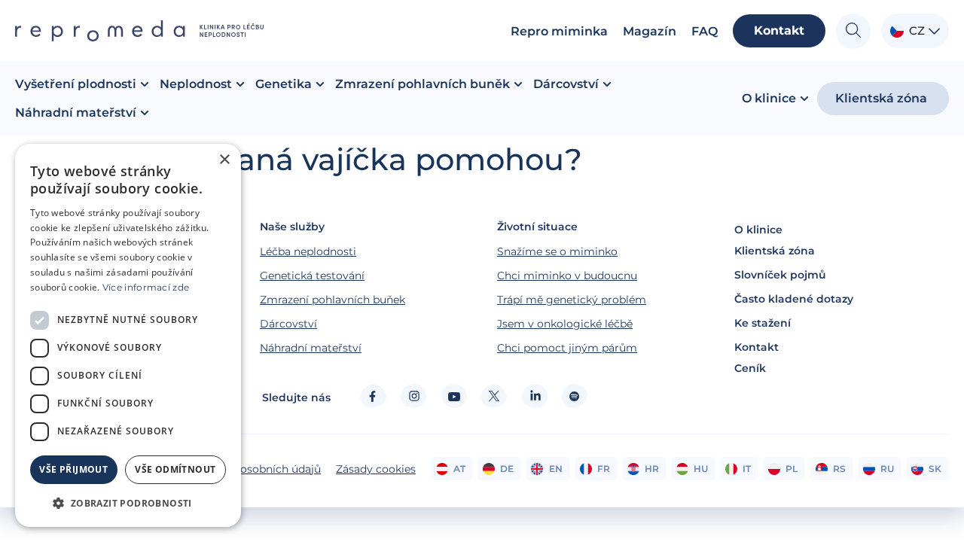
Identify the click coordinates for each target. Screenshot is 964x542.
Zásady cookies (376, 469)
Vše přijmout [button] (73, 469)
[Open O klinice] (804, 99)
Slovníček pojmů (780, 275)
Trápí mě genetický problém (571, 299)
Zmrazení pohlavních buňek (332, 299)
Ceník (750, 368)
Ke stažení (762, 323)
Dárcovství (288, 323)
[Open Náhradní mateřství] (144, 113)
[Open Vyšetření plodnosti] (144, 84)
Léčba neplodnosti (308, 251)
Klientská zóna (774, 250)
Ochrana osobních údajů (257, 469)
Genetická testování (312, 275)
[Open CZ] (934, 31)
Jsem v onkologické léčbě (565, 323)
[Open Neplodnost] (240, 84)
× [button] (224, 160)
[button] (128, 503)
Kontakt (756, 347)
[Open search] (853, 31)
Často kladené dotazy (793, 299)
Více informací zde (145, 287)
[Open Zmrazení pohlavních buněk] (518, 84)
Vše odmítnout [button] (175, 469)
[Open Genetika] (320, 84)
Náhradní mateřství (311, 348)
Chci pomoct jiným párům (567, 348)
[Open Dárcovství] (607, 84)
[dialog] (128, 335)
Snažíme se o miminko (557, 251)
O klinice (758, 229)
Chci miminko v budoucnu (567, 275)
